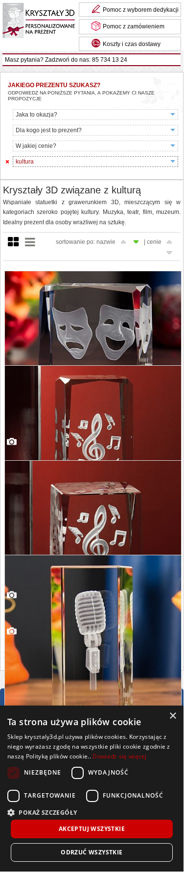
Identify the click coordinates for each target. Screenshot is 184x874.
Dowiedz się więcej (119, 756)
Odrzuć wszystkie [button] (91, 852)
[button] (91, 811)
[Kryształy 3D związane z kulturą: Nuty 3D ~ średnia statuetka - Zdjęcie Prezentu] (93, 549)
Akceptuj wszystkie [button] (92, 829)
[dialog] (92, 789)
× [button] (172, 716)
